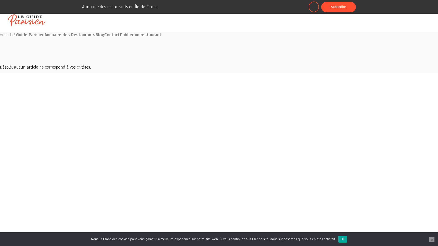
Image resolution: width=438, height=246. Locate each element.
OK (343, 239)
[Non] (432, 239)
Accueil (5, 35)
